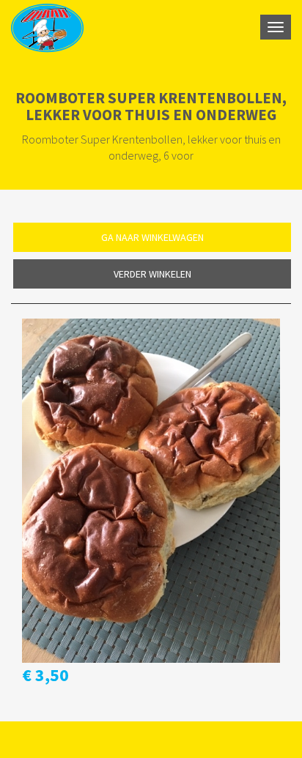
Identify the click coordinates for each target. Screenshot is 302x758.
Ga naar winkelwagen (152, 237)
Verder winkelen (152, 273)
